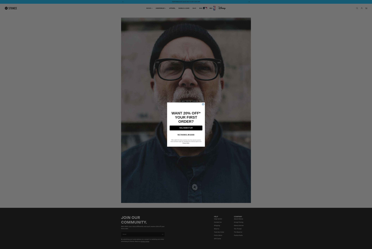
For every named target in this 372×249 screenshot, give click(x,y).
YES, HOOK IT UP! (186, 128)
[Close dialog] (203, 104)
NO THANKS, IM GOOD (186, 135)
